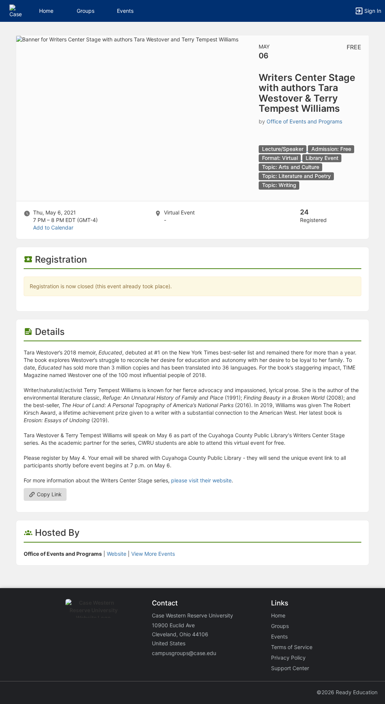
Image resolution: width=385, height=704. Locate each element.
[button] (16, 10)
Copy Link (48, 494)
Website (116, 553)
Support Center (290, 668)
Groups (85, 11)
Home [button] (46, 11)
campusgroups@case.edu (184, 653)
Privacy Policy (288, 657)
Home (278, 615)
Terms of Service (291, 647)
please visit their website (201, 480)
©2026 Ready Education (347, 692)
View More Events (153, 553)
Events (125, 11)
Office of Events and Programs (304, 121)
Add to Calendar (53, 227)
